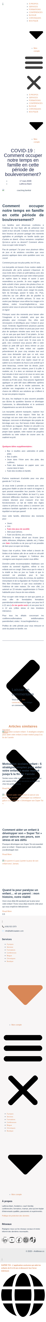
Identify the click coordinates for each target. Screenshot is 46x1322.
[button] (34, 73)
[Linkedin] (5, 1240)
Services (33, 7)
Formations (35, 9)
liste (8, 543)
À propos (33, 4)
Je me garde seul (19, 605)
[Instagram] (26, 1240)
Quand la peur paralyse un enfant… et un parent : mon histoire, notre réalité (20, 893)
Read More (7, 788)
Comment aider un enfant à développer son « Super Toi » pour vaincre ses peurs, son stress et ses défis (22, 835)
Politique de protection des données (15, 1216)
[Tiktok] (33, 1240)
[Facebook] (19, 1240)
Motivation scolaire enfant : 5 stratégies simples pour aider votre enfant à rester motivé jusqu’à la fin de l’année (22, 769)
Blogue (32, 15)
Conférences (36, 12)
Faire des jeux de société (18, 529)
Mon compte (16, 1025)
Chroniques (35, 18)
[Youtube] (12, 1240)
